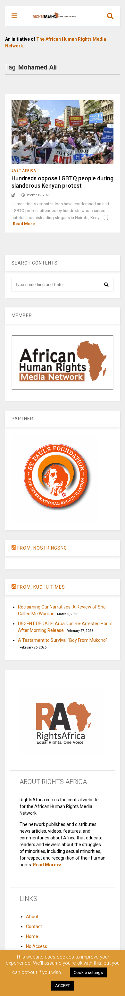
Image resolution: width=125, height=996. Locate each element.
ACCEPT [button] (62, 985)
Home (32, 936)
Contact (34, 926)
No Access (36, 946)
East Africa (24, 170)
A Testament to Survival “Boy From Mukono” (62, 640)
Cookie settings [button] (88, 972)
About (32, 916)
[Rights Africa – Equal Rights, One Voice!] (51, 21)
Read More (24, 223)
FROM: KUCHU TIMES (41, 587)
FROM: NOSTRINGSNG (42, 548)
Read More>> (47, 864)
